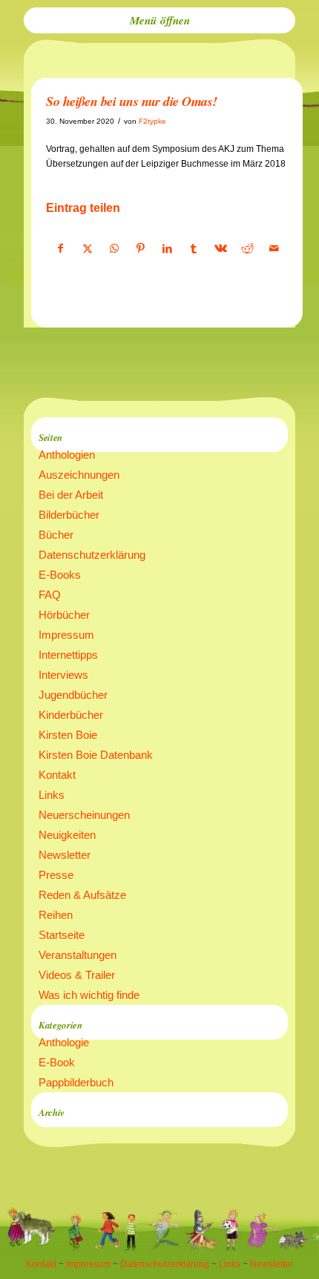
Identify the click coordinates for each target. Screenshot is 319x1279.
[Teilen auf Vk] (221, 249)
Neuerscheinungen (84, 814)
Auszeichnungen (79, 474)
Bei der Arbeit (71, 494)
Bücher (56, 534)
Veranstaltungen (77, 955)
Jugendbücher (73, 694)
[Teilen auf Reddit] (247, 249)
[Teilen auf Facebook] (60, 249)
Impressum (66, 634)
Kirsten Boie (68, 734)
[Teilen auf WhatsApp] (114, 249)
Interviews (63, 674)
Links (52, 794)
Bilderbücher (69, 514)
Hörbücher (64, 614)
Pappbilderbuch (76, 1082)
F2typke (152, 121)
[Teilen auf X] (87, 249)
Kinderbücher (71, 714)
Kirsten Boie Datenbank (96, 754)
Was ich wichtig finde (89, 995)
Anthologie (64, 1042)
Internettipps (68, 654)
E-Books (60, 574)
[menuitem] (159, 20)
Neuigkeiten (67, 834)
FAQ (50, 594)
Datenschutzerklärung (92, 554)
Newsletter (65, 854)
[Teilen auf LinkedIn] (167, 249)
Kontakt (57, 774)
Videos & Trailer (77, 975)
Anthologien (67, 454)
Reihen (56, 914)
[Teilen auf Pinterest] (141, 249)
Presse (56, 874)
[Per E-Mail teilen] (274, 249)
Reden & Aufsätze (82, 894)
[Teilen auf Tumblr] (194, 249)
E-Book (57, 1062)
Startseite (62, 934)
